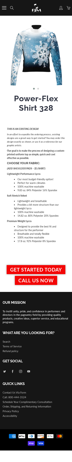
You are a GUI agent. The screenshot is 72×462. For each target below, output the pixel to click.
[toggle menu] (4, 7)
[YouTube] (29, 371)
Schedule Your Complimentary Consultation (27, 401)
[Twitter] (4, 371)
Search (6, 341)
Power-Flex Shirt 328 (36, 103)
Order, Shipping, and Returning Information (27, 406)
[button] (34, 88)
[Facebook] (12, 371)
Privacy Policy (11, 411)
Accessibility (10, 415)
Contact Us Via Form (14, 392)
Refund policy (10, 351)
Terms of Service (12, 346)
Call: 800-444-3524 (14, 397)
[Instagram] (20, 371)
